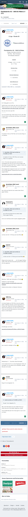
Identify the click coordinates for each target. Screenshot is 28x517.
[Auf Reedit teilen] (6, 446)
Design (12, 505)
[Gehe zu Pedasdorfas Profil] (3, 203)
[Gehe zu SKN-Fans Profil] (3, 298)
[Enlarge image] (18, 43)
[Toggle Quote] (4, 152)
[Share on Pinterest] (9, 446)
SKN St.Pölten (11, 18)
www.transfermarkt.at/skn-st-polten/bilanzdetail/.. (12, 174)
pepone (8, 245)
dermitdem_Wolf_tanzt (12, 127)
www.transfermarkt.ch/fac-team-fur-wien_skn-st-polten (13, 108)
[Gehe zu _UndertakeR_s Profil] (3, 31)
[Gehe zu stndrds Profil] (3, 378)
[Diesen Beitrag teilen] (25, 32)
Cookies (22, 505)
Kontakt (17, 505)
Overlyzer (3, 467)
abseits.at (3, 464)
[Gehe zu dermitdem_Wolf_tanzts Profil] (3, 129)
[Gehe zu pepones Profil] (3, 246)
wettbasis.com (4, 472)
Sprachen (6, 505)
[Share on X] (2, 446)
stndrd (8, 377)
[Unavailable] (7, 43)
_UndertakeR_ (6, 17)
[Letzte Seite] (26, 23)
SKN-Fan (8, 297)
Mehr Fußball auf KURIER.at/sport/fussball (14, 455)
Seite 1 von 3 (14, 23)
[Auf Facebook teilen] (4, 446)
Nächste (22, 23)
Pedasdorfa (9, 202)
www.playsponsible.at (18, 509)
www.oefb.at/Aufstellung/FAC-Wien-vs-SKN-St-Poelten (13, 329)
